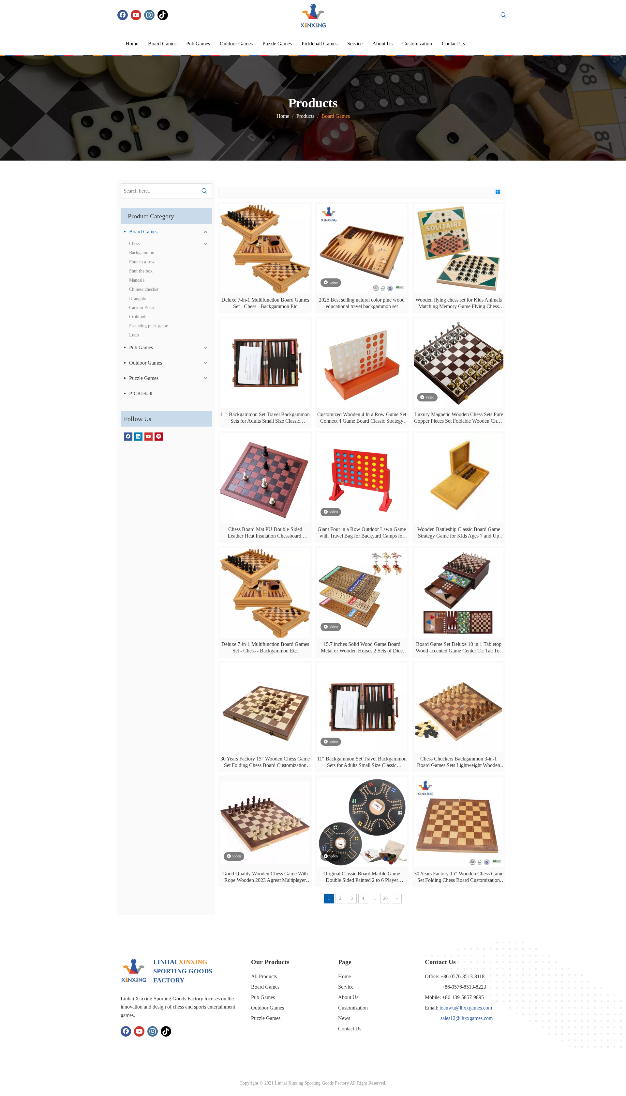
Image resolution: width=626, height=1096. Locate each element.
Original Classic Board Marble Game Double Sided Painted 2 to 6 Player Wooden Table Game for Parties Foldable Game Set (361, 877)
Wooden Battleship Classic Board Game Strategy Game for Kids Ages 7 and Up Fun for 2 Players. (458, 532)
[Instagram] (149, 15)
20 (385, 898)
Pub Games (141, 347)
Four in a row (142, 261)
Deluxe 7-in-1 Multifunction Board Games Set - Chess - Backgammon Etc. (265, 647)
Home (344, 976)
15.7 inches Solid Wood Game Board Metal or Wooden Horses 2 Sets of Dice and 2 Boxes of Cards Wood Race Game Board (362, 647)
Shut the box (141, 271)
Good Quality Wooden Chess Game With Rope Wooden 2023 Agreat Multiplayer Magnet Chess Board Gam (265, 877)
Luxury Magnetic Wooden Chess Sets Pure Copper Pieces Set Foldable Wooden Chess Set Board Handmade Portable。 (458, 418)
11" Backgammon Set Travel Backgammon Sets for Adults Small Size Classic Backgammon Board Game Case (265, 418)
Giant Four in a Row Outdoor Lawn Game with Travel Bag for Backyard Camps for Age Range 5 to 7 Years (362, 532)
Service (345, 987)
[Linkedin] (138, 436)
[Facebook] (122, 15)
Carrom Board (142, 307)
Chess (134, 243)
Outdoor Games (145, 363)
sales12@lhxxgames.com (466, 1018)
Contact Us (349, 1028)
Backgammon (141, 252)
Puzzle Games (143, 378)
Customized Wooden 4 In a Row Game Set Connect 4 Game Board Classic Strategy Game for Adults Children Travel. (361, 418)
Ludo (134, 335)
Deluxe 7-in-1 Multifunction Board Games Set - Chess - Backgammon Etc (265, 303)
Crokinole (138, 316)
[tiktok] (162, 15)
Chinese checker (144, 289)
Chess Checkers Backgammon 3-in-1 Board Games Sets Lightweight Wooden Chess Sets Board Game (458, 762)
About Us (348, 997)
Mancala (136, 280)
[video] (362, 248)
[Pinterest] (159, 436)
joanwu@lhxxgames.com (466, 1007)
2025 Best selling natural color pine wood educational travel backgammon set (362, 303)
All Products (264, 976)
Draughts (137, 298)
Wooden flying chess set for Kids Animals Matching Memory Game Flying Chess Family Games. (458, 303)
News (344, 1018)
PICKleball (140, 393)
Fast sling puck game (148, 325)
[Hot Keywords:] (503, 15)
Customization (353, 1007)
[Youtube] (136, 15)
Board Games (143, 231)
